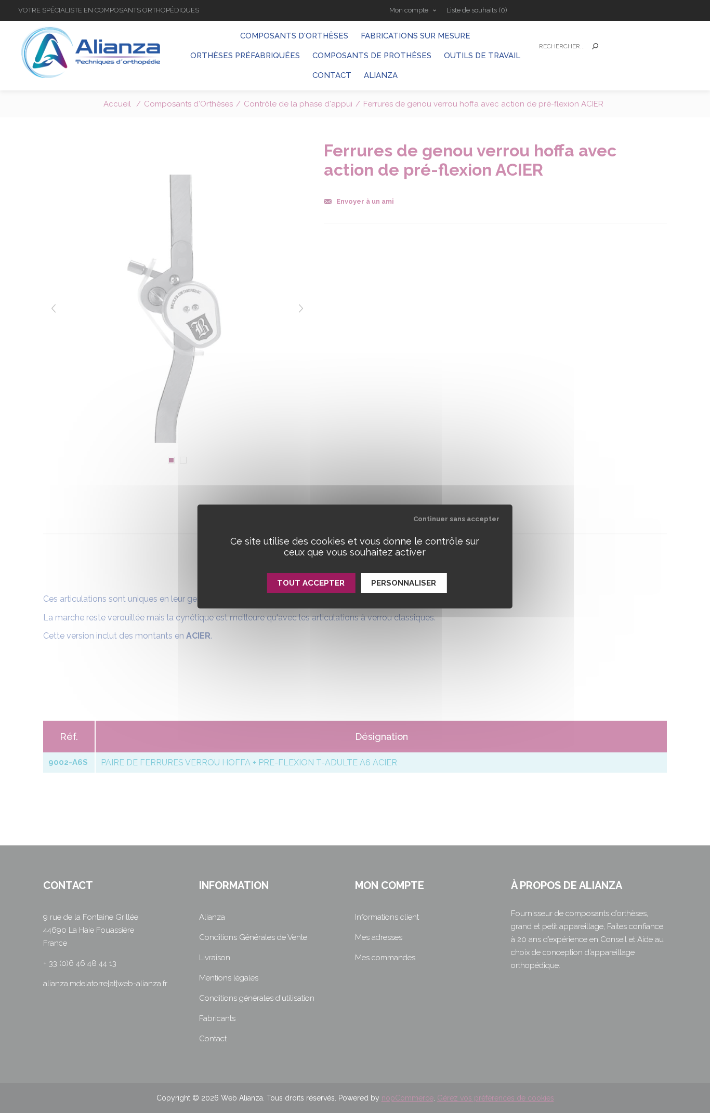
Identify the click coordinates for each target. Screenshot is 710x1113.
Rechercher (595, 46)
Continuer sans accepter (456, 519)
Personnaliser (403, 583)
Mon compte (408, 10)
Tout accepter (311, 583)
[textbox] (560, 46)
